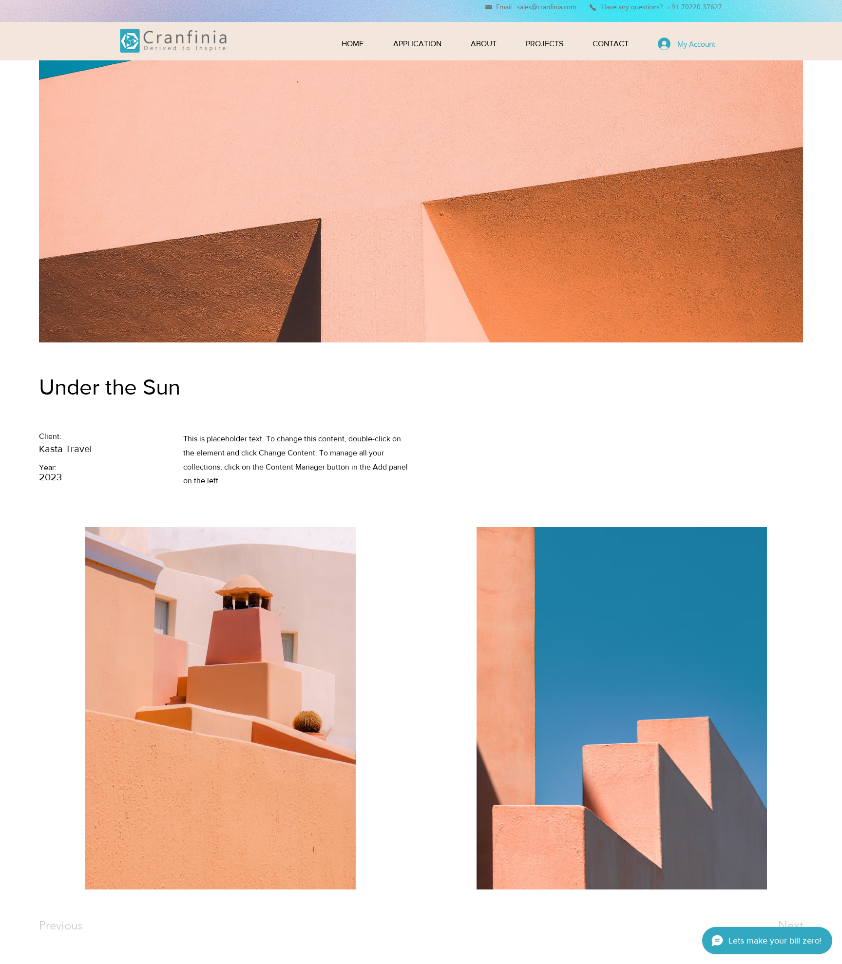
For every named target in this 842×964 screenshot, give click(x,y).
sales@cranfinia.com (546, 6)
